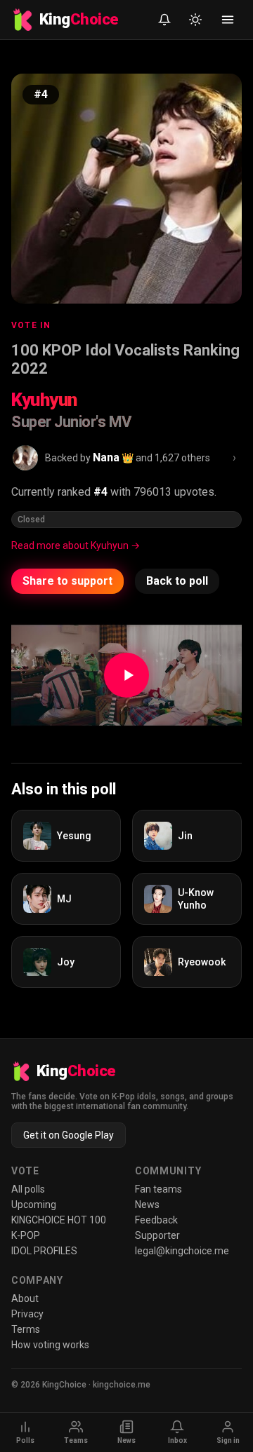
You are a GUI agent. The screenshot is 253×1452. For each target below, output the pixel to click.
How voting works (50, 1344)
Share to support (67, 581)
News (147, 1204)
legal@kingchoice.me (182, 1250)
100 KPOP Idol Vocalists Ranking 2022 (125, 359)
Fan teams (158, 1189)
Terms (25, 1329)
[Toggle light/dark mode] (195, 19)
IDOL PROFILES (44, 1250)
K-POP (25, 1235)
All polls (28, 1189)
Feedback (156, 1220)
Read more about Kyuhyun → (75, 545)
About (25, 1298)
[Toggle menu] (228, 20)
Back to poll (177, 581)
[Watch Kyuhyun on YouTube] (126, 675)
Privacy (27, 1313)
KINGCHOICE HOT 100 (58, 1220)
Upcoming (33, 1204)
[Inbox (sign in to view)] (164, 19)
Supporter (157, 1235)
